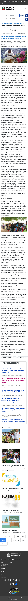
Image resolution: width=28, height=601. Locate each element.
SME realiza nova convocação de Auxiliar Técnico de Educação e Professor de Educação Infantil (11, 400)
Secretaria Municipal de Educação (10, 23)
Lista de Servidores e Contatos (9, 574)
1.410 (14, 540)
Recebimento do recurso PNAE (9, 530)
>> (2, 543)
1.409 (8, 540)
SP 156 (25, 1)
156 (3, 571)
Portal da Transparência (19, 1)
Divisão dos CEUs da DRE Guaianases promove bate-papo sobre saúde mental (13, 420)
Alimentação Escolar (7, 357)
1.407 (22, 536)
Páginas (9, 18)
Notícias (15, 18)
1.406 (17, 536)
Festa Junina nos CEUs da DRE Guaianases (12, 445)
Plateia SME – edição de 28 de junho (10, 510)
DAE (15, 357)
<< (5, 536)
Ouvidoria (13, 1)
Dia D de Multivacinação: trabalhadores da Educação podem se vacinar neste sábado (13, 380)
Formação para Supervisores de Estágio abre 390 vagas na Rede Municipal (13, 391)
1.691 (23, 540)
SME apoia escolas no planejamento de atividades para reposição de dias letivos (13, 409)
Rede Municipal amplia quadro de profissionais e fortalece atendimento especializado (13, 370)
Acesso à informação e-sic (6, 1)
